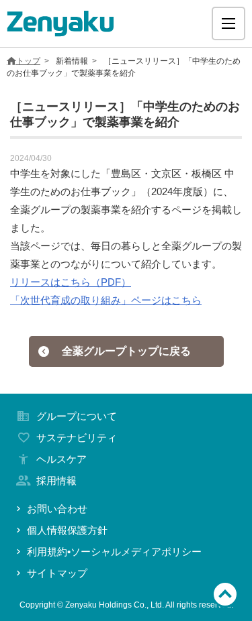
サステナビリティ (76, 437)
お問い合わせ (57, 508)
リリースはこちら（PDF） (70, 282)
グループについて (76, 416)
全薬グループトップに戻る (126, 351)
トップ (28, 61)
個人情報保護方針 (67, 530)
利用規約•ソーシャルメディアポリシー (114, 551)
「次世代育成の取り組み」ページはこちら (106, 300)
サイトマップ (57, 573)
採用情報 (56, 480)
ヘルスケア (61, 459)
